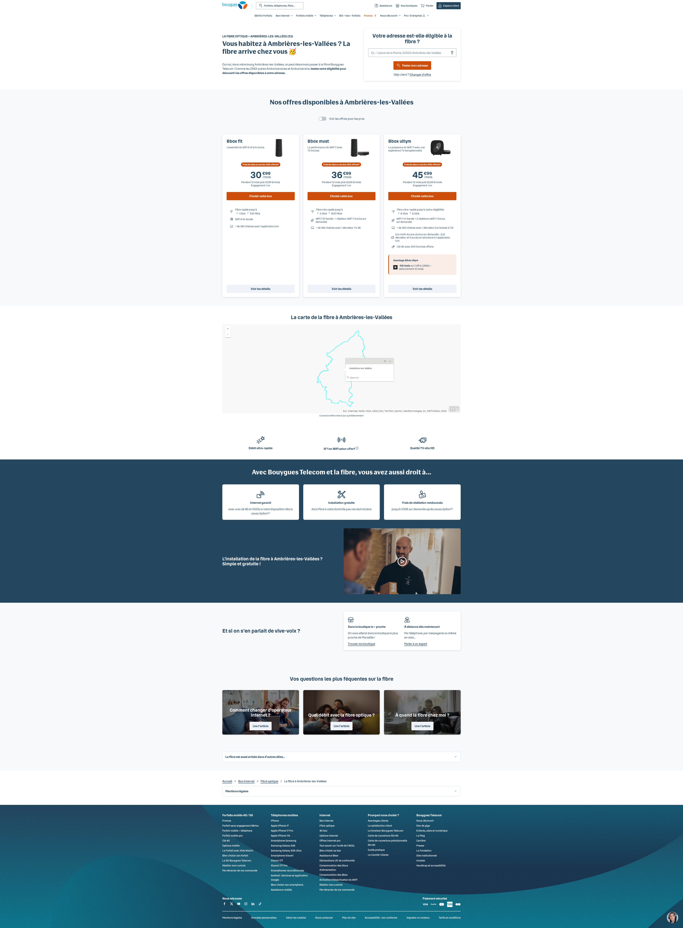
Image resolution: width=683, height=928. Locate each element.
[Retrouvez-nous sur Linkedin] (253, 904)
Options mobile (231, 845)
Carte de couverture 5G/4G (383, 835)
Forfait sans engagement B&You (240, 825)
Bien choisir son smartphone (287, 884)
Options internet (328, 835)
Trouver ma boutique (361, 643)
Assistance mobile (281, 889)
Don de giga (423, 825)
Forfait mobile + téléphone (237, 830)
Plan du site (349, 917)
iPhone (275, 820)
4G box (323, 830)
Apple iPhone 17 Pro (282, 830)
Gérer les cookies (296, 917)
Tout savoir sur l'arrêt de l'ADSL (337, 845)
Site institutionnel (426, 855)
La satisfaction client (380, 825)
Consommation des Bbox (333, 874)
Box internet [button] (283, 15)
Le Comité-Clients (378, 854)
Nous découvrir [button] (389, 15)
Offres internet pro (329, 840)
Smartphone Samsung (283, 840)
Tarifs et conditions (450, 917)
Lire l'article (260, 726)
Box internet (246, 781)
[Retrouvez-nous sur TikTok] (260, 904)
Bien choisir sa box (330, 850)
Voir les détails (260, 288)
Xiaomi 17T (277, 860)
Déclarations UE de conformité (337, 860)
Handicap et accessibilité (431, 865)
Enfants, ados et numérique (432, 830)
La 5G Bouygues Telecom (236, 860)
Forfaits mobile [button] (304, 15)
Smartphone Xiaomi (282, 855)
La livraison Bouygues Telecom (385, 830)
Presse (420, 845)
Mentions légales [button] (236, 791)
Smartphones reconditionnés (287, 870)
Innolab (420, 860)
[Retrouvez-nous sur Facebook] (224, 904)
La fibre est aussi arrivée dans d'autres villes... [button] (255, 756)
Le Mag (420, 835)
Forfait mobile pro (232, 835)
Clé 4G (226, 840)
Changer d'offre (420, 74)
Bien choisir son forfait (235, 855)
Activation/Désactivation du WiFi (338, 879)
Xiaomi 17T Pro (279, 865)
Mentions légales (232, 917)
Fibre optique (269, 781)
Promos (368, 15)
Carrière (421, 840)
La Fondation (423, 850)
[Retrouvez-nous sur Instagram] (246, 904)
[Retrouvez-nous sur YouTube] (239, 904)
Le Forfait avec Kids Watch (237, 850)
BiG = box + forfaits (349, 15)
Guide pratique (376, 849)
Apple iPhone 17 (280, 825)
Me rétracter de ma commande (239, 870)
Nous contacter (324, 917)
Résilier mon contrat (233, 865)
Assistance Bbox (328, 855)
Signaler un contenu (418, 917)
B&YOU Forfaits (263, 15)
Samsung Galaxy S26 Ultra (286, 850)
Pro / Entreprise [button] (413, 15)
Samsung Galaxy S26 (283, 845)
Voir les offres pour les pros (346, 118)
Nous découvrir (425, 820)
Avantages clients (378, 820)
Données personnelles (264, 917)
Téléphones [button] (326, 15)
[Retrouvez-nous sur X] (231, 904)
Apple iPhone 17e (280, 835)
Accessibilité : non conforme (381, 917)
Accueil (227, 781)
